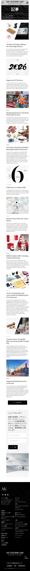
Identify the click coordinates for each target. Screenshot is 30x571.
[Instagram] (2, 494)
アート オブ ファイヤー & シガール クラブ (21, 530)
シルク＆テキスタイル (6, 528)
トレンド (8, 42)
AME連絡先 (4, 545)
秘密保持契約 (21, 565)
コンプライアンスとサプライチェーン (21, 506)
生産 (16, 504)
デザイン (17, 500)
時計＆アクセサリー (20, 515)
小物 (16, 520)
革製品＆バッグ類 (5, 513)
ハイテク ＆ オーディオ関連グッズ (7, 517)
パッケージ (18, 537)
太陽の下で (4, 535)
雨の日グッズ (4, 537)
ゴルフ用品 (4, 526)
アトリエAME (4, 498)
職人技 (7, 110)
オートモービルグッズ (20, 526)
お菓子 (16, 528)
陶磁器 (3, 522)
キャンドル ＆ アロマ (20, 517)
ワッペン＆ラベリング (6, 524)
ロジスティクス (19, 509)
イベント (8, 77)
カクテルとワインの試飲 (21, 524)
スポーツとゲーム (19, 533)
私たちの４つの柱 (5, 502)
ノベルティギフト (5, 520)
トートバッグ (18, 535)
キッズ (3, 530)
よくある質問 (4, 543)
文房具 (3, 515)
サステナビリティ (5, 504)
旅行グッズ (18, 513)
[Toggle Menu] (2, 2)
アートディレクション (20, 502)
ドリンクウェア (19, 522)
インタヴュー (9, 185)
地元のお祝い (4, 533)
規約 (15, 565)
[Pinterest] (5, 494)
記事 (2, 541)
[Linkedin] (7, 494)
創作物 (3, 511)
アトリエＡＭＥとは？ (6, 500)
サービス (17, 498)
